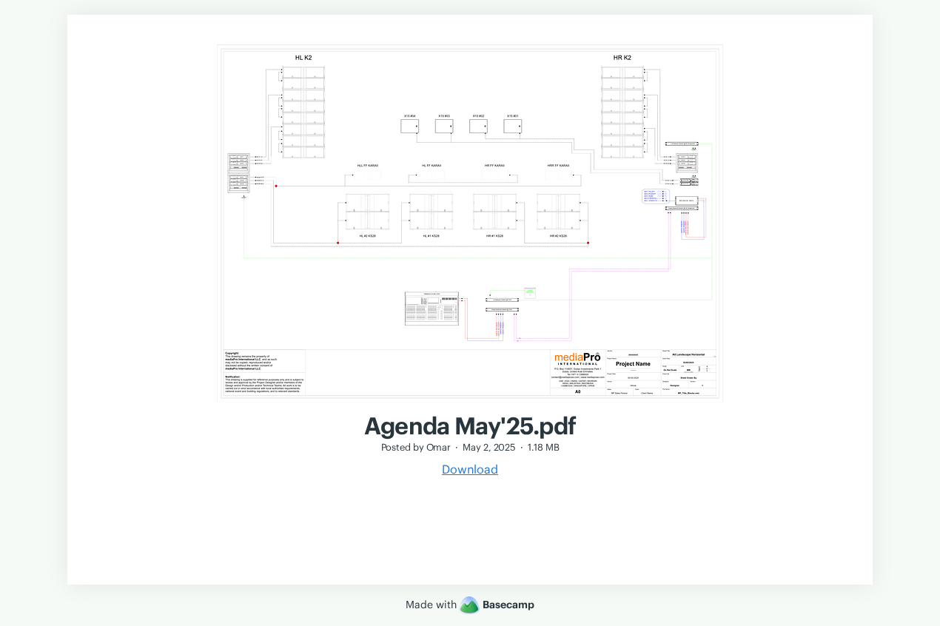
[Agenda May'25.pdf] (470, 404)
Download (470, 469)
